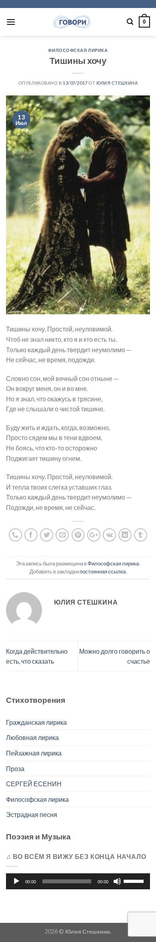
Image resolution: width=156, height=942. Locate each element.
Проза (15, 768)
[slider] (135, 880)
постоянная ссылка (103, 571)
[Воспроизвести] (16, 881)
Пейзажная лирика (34, 753)
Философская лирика (78, 50)
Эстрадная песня (31, 814)
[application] (78, 881)
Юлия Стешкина (117, 82)
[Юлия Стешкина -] (71, 22)
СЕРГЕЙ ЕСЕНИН (34, 783)
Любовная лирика (32, 737)
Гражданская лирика (36, 722)
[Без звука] (117, 881)
